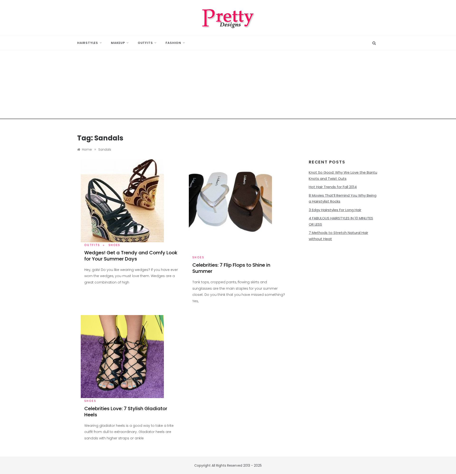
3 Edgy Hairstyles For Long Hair (335, 209)
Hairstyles (87, 43)
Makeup (118, 43)
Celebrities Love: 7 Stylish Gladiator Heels (125, 411)
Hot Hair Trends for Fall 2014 (333, 186)
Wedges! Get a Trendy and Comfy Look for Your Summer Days (130, 255)
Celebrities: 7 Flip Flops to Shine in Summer (231, 268)
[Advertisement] (228, 86)
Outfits (145, 43)
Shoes (114, 245)
